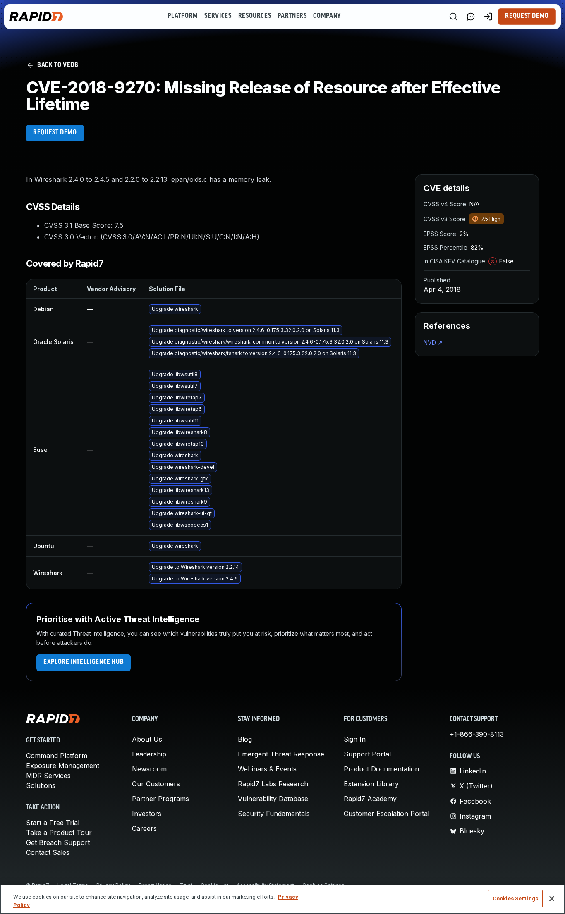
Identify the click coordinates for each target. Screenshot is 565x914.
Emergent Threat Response (281, 754)
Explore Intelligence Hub (83, 662)
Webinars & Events (267, 769)
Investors (146, 813)
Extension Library (371, 784)
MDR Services (48, 775)
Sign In (355, 739)
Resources (254, 16)
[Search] (453, 16)
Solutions (40, 785)
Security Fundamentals (274, 813)
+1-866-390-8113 (477, 734)
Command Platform (56, 756)
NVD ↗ (433, 342)
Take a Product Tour (59, 832)
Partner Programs (160, 799)
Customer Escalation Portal (386, 813)
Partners (292, 16)
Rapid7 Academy (370, 799)
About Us (147, 739)
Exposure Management (62, 765)
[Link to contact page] (470, 16)
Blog (245, 739)
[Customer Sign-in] (488, 16)
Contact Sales (47, 852)
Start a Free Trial (52, 823)
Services (217, 16)
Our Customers (156, 784)
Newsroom (149, 769)
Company (327, 16)
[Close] (552, 899)
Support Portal (367, 754)
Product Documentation (381, 769)
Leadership (149, 754)
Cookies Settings (515, 898)
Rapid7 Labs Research (273, 784)
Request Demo (527, 16)
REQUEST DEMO (55, 132)
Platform (183, 16)
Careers (144, 828)
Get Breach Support (58, 842)
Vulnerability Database (273, 799)
